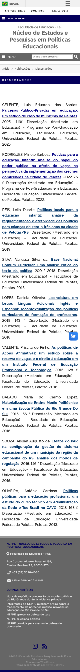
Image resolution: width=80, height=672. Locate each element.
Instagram (35, 646)
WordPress (47, 662)
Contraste (39, 11)
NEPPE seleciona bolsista (23, 618)
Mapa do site (61, 11)
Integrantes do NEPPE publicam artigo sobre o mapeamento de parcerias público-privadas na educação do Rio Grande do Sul (38, 606)
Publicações (22, 68)
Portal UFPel (17, 18)
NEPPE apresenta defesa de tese (28, 614)
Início (6, 68)
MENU (11, 56)
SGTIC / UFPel (54, 665)
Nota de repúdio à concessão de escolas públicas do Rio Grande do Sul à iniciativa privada (39, 598)
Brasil (9, 4)
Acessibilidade (16, 11)
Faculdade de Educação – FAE (30, 553)
